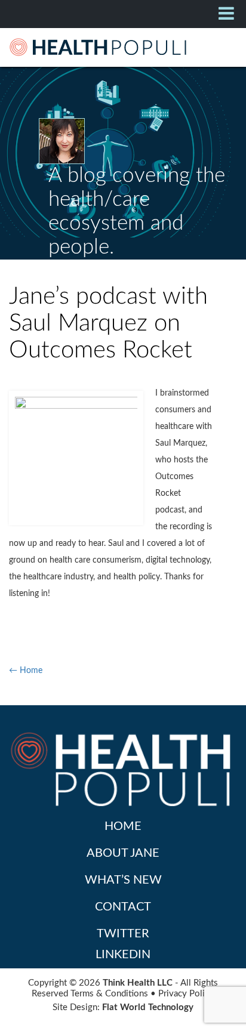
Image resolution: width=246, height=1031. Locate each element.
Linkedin (123, 955)
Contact (123, 907)
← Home (25, 670)
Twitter (123, 934)
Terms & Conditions (109, 993)
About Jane (123, 853)
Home (123, 826)
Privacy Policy (186, 993)
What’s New (123, 880)
